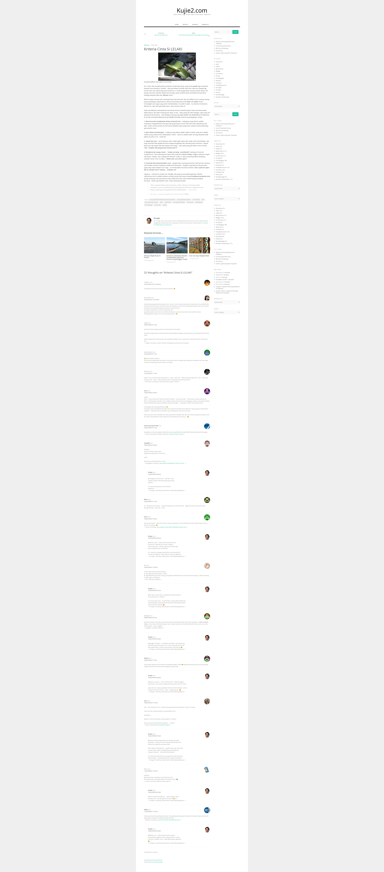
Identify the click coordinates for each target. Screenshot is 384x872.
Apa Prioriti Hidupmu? (161, 35)
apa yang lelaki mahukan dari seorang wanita (162, 199)
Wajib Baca (205, 24)
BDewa (146, 499)
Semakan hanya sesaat (175, 434)
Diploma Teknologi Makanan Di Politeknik (227, 292)
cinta (203, 199)
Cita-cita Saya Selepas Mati (199, 256)
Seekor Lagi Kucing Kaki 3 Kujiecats (226, 53)
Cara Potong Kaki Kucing (223, 46)
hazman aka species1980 (151, 426)
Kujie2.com (192, 10)
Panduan (218, 83)
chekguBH (147, 443)
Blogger (218, 71)
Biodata (185, 24)
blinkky (146, 809)
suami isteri (157, 205)
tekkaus (146, 658)
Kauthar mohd (220, 291)
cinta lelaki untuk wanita (151, 202)
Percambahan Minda (179, 202)
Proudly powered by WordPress (153, 860)
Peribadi (218, 90)
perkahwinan (198, 202)
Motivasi (146, 45)
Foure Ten (219, 275)
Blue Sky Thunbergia (222, 48)
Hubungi (195, 24)
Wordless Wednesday (222, 97)
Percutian (219, 88)
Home (177, 24)
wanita (164, 205)
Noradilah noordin (221, 279)
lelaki (161, 202)
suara (145, 391)
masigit (218, 287)
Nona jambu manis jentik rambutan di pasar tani (171, 527)
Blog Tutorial (219, 69)
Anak (217, 64)
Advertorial (219, 62)
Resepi (218, 92)
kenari (146, 517)
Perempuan (190, 202)
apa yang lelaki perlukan (184, 199)
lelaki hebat (168, 202)
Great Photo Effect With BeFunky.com (168, 820)
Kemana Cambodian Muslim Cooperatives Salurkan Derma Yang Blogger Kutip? (176, 257)
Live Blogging (220, 78)
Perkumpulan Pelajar (162, 725)
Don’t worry (219, 50)
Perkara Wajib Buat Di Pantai (152, 257)
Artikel (218, 66)
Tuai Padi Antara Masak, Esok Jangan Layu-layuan (193, 35)
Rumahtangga (148, 205)
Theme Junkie (158, 862)
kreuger (157, 218)
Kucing (218, 76)
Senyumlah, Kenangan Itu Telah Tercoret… (172, 463)
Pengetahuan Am (221, 85)
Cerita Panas (196, 199)
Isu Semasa (219, 73)
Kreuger (150, 472)
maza (145, 701)
